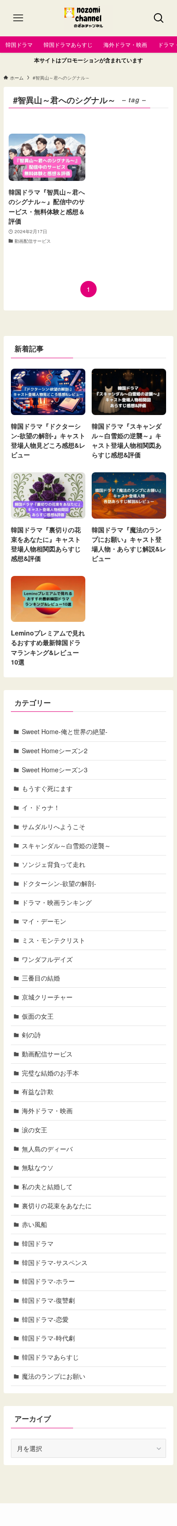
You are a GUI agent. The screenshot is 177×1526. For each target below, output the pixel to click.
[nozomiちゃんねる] (88, 18)
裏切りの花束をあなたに (57, 1205)
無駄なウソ (38, 1167)
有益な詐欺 (38, 1091)
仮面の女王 (38, 1016)
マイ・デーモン (44, 921)
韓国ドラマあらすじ (50, 1356)
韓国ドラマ (38, 1243)
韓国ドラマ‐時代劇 (48, 1337)
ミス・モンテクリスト (53, 940)
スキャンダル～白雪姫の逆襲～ (66, 845)
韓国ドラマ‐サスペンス (55, 1262)
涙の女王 (34, 1129)
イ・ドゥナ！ (41, 807)
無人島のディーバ (47, 1148)
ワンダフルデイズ (47, 959)
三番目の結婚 (41, 977)
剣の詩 (31, 1034)
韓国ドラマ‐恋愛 (45, 1319)
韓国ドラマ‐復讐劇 (48, 1300)
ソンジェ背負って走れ (53, 864)
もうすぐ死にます (47, 788)
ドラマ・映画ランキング (57, 902)
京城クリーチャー (47, 996)
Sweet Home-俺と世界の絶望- (65, 731)
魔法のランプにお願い (53, 1376)
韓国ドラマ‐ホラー (48, 1281)
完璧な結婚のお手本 (50, 1072)
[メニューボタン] (18, 18)
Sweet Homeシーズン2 (55, 750)
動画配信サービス (47, 1053)
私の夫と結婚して (47, 1186)
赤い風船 (34, 1224)
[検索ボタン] (159, 18)
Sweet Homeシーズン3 (55, 769)
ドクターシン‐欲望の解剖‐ (59, 883)
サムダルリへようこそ (53, 826)
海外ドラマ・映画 (47, 1110)
